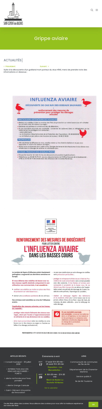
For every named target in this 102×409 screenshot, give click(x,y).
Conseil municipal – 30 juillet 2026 (18, 363)
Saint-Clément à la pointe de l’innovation (18, 391)
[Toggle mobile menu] (97, 10)
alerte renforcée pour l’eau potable (18, 379)
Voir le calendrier (51, 388)
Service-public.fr (83, 376)
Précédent (10, 66)
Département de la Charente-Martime (84, 370)
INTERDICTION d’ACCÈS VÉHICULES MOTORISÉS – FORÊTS (18, 371)
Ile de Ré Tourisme (83, 381)
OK (93, 404)
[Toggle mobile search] (92, 10)
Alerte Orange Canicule (18, 385)
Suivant (43, 66)
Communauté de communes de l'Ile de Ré (83, 363)
